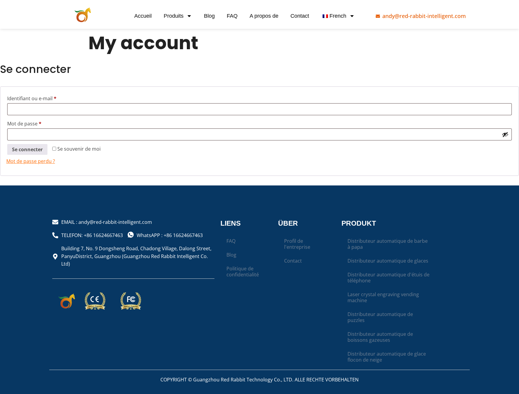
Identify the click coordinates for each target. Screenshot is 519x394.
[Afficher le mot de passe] (505, 134)
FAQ (232, 16)
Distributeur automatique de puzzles (380, 317)
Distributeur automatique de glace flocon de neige (387, 356)
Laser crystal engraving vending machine (383, 297)
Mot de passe (36, 123)
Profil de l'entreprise (297, 244)
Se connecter (27, 149)
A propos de (264, 16)
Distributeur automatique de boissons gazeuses (380, 337)
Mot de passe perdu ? (30, 161)
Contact (299, 16)
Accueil (143, 16)
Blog (209, 16)
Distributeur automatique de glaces (388, 260)
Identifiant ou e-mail (44, 98)
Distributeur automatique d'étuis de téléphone (388, 277)
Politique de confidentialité (242, 271)
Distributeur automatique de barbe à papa (388, 244)
